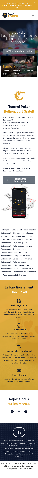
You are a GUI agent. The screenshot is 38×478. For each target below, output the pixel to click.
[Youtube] (26, 411)
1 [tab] (16, 80)
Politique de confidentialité (22, 463)
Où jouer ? (7, 466)
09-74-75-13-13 (12, 446)
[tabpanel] (19, 66)
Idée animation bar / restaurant (22, 466)
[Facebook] (12, 411)
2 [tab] (19, 80)
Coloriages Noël (12, 469)
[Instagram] (19, 411)
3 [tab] (21, 80)
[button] (34, 2)
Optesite (29, 469)
